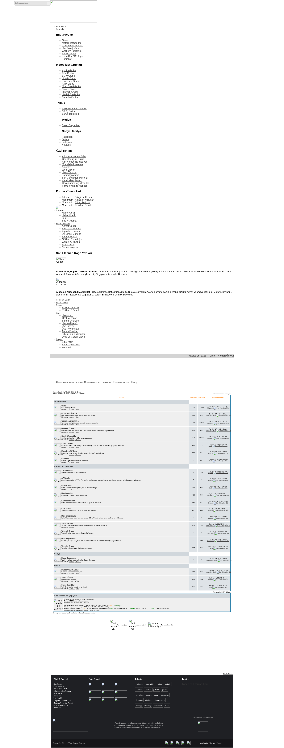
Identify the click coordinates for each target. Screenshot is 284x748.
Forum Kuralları (70, 331)
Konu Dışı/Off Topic (69, 451)
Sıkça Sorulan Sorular (73, 334)
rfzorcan (210, 503)
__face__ (78, 409)
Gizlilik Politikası (61, 705)
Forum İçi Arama (70, 175)
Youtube (66, 145)
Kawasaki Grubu (70, 81)
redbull (168, 684)
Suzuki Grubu (69, 89)
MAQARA (210, 423)
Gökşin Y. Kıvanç (83, 197)
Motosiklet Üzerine (72, 43)
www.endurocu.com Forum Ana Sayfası (68, 394)
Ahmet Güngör (69, 226)
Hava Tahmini (69, 172)
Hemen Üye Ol (70, 323)
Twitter (65, 139)
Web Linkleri (68, 169)
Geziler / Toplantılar (72, 51)
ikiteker (139, 689)
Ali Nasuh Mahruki (71, 228)
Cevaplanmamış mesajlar (221, 394)
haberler (148, 689)
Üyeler (212, 743)
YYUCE (210, 518)
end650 (210, 453)
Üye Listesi (68, 326)
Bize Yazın (67, 342)
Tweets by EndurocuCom (195, 684)
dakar (167, 705)
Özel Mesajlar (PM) (122, 382)
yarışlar (156, 689)
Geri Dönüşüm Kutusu (73, 159)
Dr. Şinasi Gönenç (71, 234)
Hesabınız (67, 315)
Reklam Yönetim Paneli (63, 703)
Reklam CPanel (70, 310)
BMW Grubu (68, 76)
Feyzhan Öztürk (83, 205)
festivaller (165, 695)
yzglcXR (210, 473)
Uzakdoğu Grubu (71, 94)
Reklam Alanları (70, 307)
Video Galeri (62, 302)
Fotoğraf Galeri (63, 300)
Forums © (228, 673)
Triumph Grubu (70, 92)
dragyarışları (160, 700)
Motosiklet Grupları (93, 382)
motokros (139, 695)
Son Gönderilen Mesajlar (75, 177)
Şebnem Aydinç (70, 247)
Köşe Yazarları (63, 223)
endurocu (139, 684)
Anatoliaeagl (210, 525)
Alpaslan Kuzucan (84, 200)
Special (210, 510)
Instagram (67, 142)
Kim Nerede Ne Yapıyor (74, 161)
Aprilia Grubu (69, 70)
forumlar (139, 700)
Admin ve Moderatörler (74, 156)
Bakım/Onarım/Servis (70, 570)
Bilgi (58, 313)
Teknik (57, 566)
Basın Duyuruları (71, 125)
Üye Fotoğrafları (70, 48)
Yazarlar (220, 743)
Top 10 (65, 218)
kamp (156, 695)
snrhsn (210, 579)
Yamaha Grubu (70, 97)
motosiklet (150, 684)
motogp (139, 705)
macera (148, 695)
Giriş (212, 355)
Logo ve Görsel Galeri (73, 336)
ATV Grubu (68, 73)
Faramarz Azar (69, 236)
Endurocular (60, 402)
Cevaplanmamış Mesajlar (75, 183)
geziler (164, 689)
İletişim (59, 339)
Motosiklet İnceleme (72, 164)
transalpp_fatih (211, 415)
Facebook (67, 137)
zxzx (210, 587)
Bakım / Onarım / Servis (74, 108)
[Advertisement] (170, 8)
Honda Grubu (69, 78)
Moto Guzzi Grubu (71, 86)
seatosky (148, 705)
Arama (80, 382)
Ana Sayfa (61, 26)
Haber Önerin (69, 215)
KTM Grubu (68, 84)
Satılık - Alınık (69, 53)
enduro (159, 684)
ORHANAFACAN (211, 560)
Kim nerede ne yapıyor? (66, 596)
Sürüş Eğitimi (69, 111)
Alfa (77, 581)
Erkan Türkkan (82, 202)
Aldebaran (210, 533)
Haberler (60, 210)
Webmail (66, 347)
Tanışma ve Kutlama (72, 45)
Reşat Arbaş (68, 244)
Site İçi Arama (69, 220)
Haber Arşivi (68, 212)
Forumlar (60, 29)
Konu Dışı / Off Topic (72, 56)
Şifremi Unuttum (70, 320)
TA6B (210, 446)
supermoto (158, 705)
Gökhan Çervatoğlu (72, 239)
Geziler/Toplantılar (68, 436)
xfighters (148, 700)
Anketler (66, 167)
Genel (65, 40)
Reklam (59, 305)
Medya (57, 554)
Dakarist (86, 602)
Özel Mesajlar (69, 318)
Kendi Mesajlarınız (72, 180)
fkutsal (210, 480)
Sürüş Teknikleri (70, 114)
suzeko (71, 409)
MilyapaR (210, 408)
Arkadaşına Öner (71, 344)
